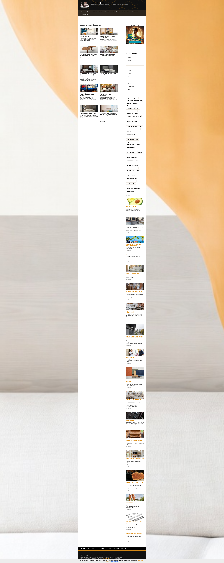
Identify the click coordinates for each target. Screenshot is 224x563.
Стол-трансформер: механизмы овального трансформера (88, 55)
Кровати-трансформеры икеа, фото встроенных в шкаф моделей (88, 75)
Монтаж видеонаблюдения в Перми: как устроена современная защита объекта (134, 338)
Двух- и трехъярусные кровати (134, 100)
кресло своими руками (132, 157)
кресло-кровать (131, 154)
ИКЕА (138, 108)
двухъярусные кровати (132, 142)
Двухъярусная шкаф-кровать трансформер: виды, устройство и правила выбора (108, 115)
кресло (140, 152)
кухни (138, 170)
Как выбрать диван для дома (132, 273)
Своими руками (136, 11)
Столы (118, 11)
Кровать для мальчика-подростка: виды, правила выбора (87, 94)
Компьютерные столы (132, 113)
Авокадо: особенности (131, 206)
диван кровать (130, 149)
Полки (123, 11)
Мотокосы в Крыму (130, 502)
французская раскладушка (133, 188)
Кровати (101, 11)
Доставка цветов (130, 357)
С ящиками (129, 129)
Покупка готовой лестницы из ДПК (134, 226)
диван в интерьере (131, 147)
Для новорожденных (132, 105)
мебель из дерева (131, 175)
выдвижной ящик (131, 134)
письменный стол (131, 180)
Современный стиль (132, 126)
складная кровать (131, 183)
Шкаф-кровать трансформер (88, 113)
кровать (129, 162)
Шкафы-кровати (84, 36)
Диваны (95, 11)
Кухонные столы (137, 116)
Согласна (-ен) (114, 561)
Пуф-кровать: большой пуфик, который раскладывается (108, 74)
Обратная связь (90, 548)
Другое (128, 11)
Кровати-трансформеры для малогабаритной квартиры (107, 55)
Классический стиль (132, 111)
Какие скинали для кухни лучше (133, 254)
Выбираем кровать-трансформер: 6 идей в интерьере (106, 94)
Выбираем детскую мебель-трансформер (107, 37)
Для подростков (131, 108)
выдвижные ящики (131, 136)
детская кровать (131, 144)
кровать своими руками (132, 165)
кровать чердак (130, 170)
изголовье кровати (131, 152)
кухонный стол (130, 173)
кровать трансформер (132, 167)
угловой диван (130, 186)
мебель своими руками (132, 178)
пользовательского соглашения (109, 558)
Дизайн (89, 11)
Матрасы (129, 118)
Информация (84, 14)
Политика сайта (100, 548)
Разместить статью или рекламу (121, 548)
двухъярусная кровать (132, 139)
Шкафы (107, 11)
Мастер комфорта (98, 3)
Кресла (112, 11)
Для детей (135, 103)
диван (138, 144)
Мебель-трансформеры (132, 121)
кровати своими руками (132, 160)
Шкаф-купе (137, 129)
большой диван (131, 131)
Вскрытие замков (130, 420)
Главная (83, 11)
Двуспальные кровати (132, 98)
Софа (140, 126)
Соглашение (108, 548)
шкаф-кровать (130, 191)
